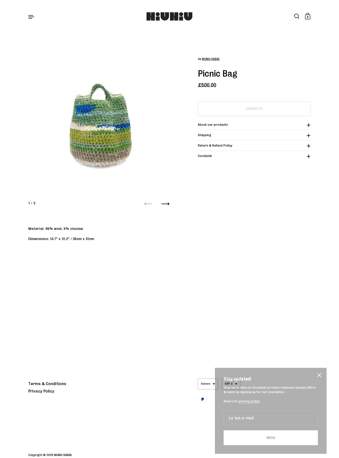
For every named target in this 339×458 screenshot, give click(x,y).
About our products (213, 124)
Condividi (205, 156)
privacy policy (249, 393)
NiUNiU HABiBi (211, 59)
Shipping (204, 135)
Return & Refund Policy (215, 145)
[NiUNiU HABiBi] (169, 16)
